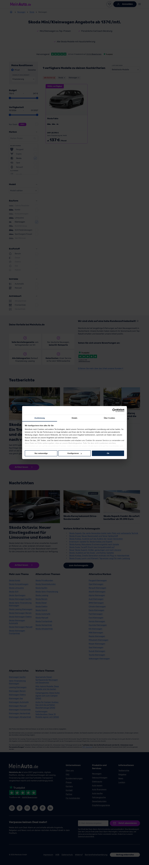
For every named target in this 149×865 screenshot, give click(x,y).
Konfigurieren (73, 453)
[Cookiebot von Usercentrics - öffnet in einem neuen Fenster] (114, 410)
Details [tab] (74, 418)
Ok (108, 453)
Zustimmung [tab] (39, 418)
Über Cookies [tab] (109, 418)
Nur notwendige (41, 453)
